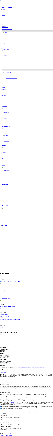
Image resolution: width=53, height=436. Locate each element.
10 (4, 262)
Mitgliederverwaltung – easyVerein (7, 306)
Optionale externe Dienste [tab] (4, 409)
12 (5, 262)
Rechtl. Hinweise (23, 367)
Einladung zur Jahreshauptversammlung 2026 (10, 319)
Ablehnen (10, 435)
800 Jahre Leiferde (4, 314)
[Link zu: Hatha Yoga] (2, 284)
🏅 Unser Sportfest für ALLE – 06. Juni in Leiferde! (11, 281)
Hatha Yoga (2, 290)
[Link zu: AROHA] (2, 321)
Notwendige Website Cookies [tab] (5, 392)
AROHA (2, 327)
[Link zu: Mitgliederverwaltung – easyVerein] (2, 300)
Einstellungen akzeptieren (4, 435)
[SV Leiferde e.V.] (3, 2)
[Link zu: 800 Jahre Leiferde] (2, 308)
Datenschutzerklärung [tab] (3, 429)
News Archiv (3, 330)
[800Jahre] (4, 264)
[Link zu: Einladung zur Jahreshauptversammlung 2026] (4, 316)
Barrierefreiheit (32, 367)
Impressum (18, 367)
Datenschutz (28, 367)
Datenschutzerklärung (12, 402)
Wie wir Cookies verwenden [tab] (4, 384)
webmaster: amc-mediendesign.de (39, 367)
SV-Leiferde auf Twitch (5, 298)
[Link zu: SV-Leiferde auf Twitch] (2, 292)
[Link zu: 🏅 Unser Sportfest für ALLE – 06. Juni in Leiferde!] (2, 275)
